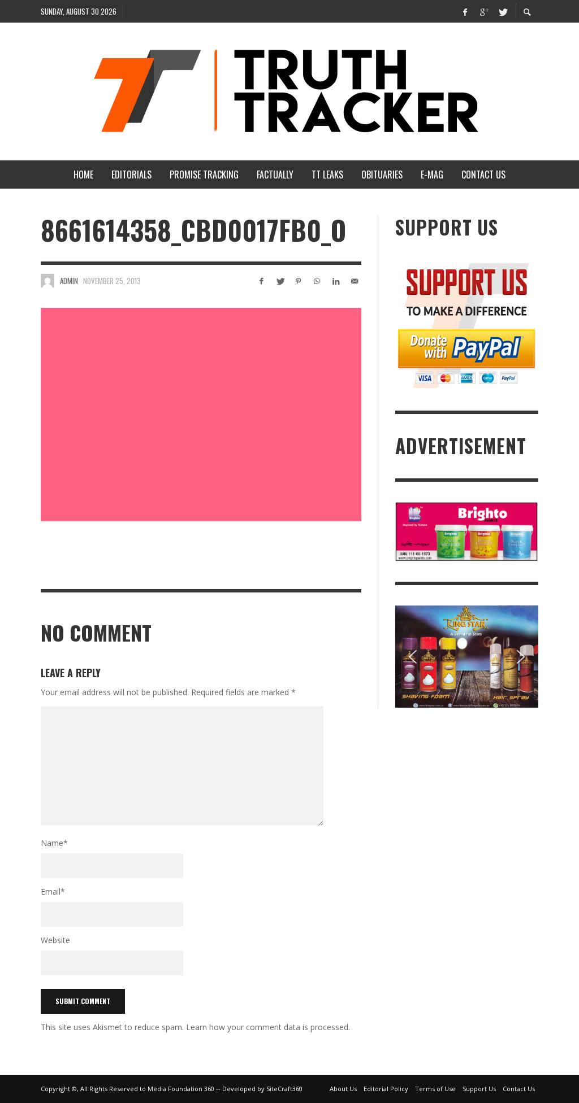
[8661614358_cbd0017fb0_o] (201, 414)
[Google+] (483, 11)
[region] (466, 656)
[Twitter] (502, 11)
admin (69, 280)
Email (53, 891)
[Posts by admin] (47, 280)
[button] (413, 657)
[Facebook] (464, 11)
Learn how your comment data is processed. (268, 1027)
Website (55, 940)
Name (54, 843)
